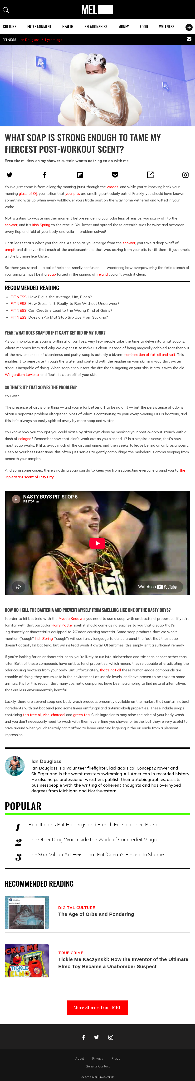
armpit (10, 249)
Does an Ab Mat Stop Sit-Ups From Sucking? (59, 317)
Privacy (97, 1058)
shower (11, 224)
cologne (24, 438)
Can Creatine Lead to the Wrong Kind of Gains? (61, 310)
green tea (81, 714)
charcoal (58, 714)
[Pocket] (115, 175)
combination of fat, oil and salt (149, 354)
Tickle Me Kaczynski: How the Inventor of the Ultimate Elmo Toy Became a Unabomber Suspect (123, 963)
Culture (9, 26)
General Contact (98, 1066)
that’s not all (110, 670)
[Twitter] (9, 175)
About (79, 1058)
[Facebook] (44, 175)
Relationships (95, 26)
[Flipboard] (80, 175)
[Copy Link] (150, 175)
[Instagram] (185, 175)
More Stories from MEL (97, 1007)
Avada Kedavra (71, 618)
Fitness (9, 40)
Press (116, 1058)
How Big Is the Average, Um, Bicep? (51, 296)
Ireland (102, 274)
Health (67, 26)
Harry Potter (62, 625)
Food (144, 26)
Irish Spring (41, 224)
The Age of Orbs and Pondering (96, 914)
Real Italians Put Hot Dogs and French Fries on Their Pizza (93, 824)
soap (52, 274)
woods (112, 186)
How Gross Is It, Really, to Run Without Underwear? (64, 303)
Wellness (166, 26)
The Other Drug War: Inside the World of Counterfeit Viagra (94, 839)
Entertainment (39, 26)
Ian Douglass (29, 40)
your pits (72, 193)
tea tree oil (32, 714)
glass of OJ (28, 193)
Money (123, 26)
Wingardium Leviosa (22, 374)
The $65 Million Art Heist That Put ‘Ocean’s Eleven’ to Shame (96, 854)
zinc (46, 714)
